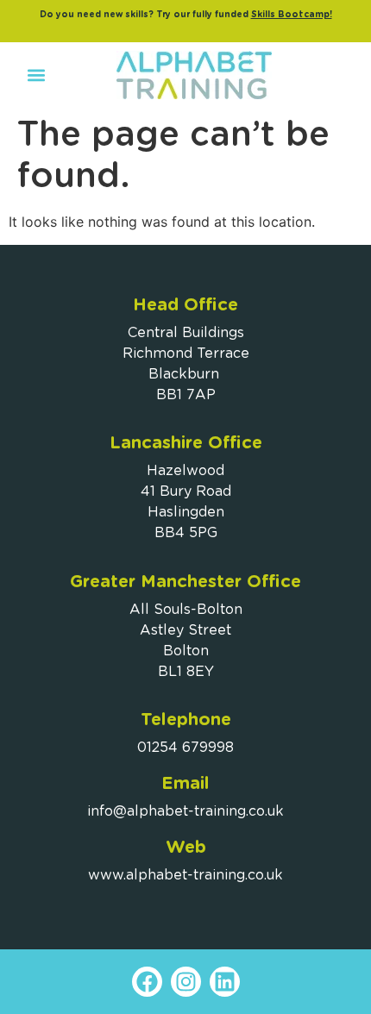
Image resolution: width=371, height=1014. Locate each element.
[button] (36, 75)
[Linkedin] (225, 982)
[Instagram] (186, 982)
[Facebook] (147, 982)
